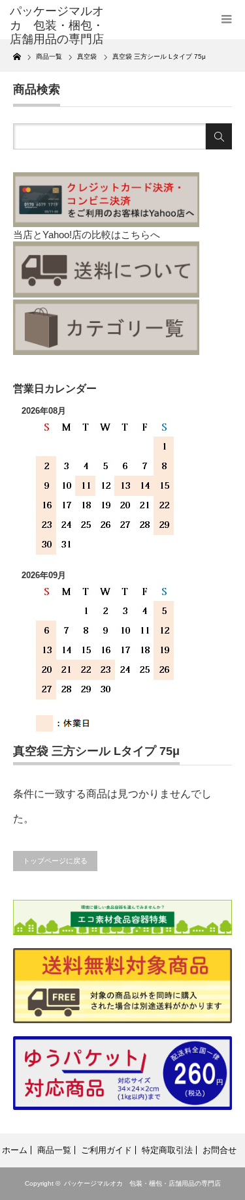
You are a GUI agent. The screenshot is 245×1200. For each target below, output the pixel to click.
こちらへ (140, 234)
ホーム (14, 1150)
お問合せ (220, 1150)
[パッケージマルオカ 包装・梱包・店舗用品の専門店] (59, 26)
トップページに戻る (55, 861)
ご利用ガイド (106, 1150)
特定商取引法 (167, 1150)
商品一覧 (54, 1150)
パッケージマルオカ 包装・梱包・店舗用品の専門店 (142, 1183)
